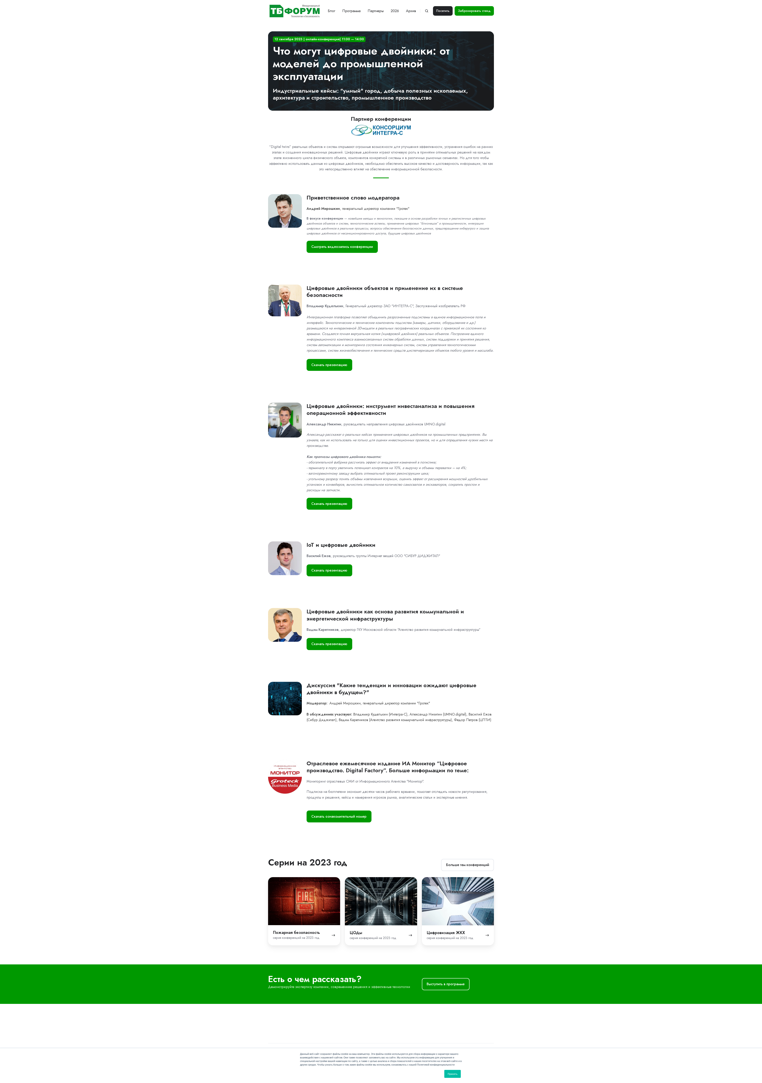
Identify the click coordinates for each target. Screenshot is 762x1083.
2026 (395, 10)
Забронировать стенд (474, 11)
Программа (351, 10)
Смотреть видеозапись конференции (342, 246)
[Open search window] (427, 11)
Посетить (442, 11)
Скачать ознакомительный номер (339, 816)
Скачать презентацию (329, 364)
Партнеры (376, 10)
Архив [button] (411, 10)
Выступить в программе (446, 984)
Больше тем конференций (467, 864)
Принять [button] (452, 1073)
